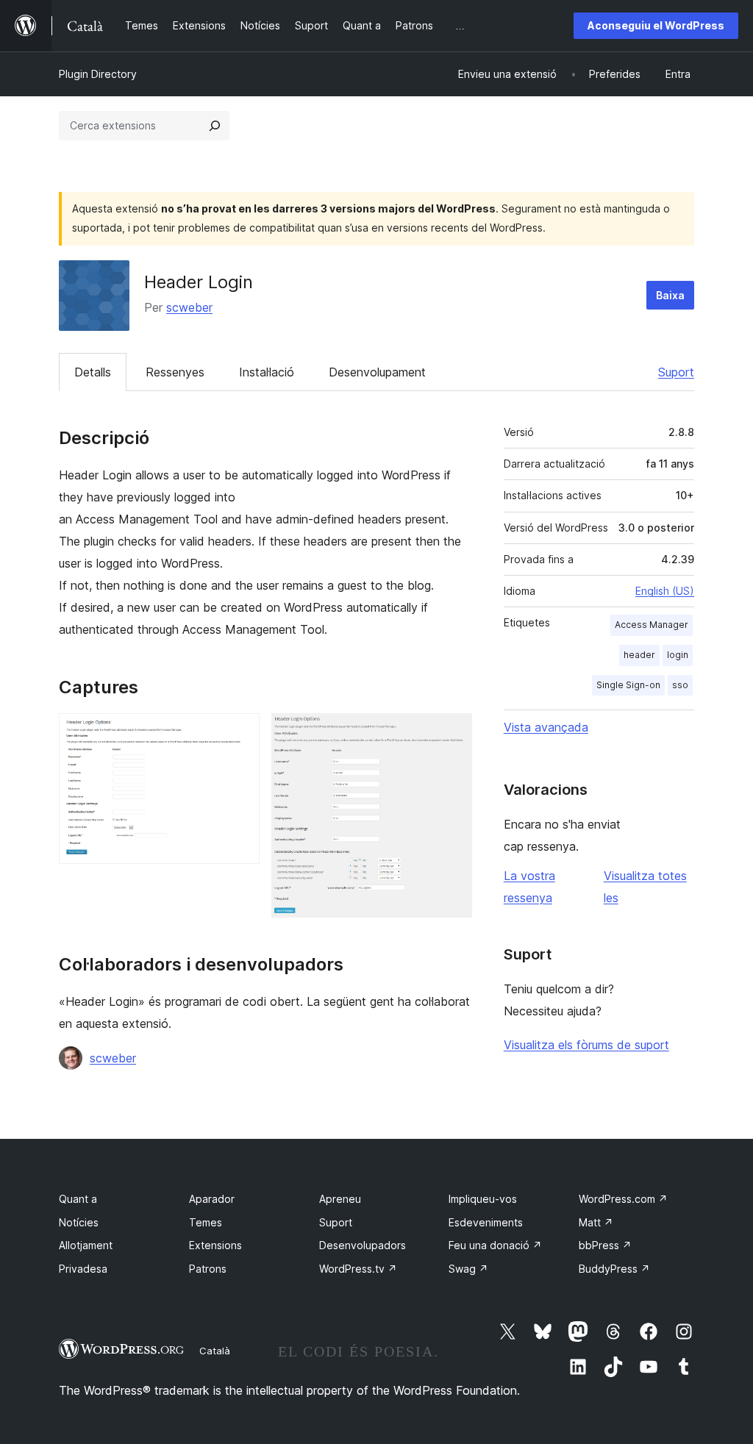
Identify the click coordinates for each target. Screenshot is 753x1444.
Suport (676, 372)
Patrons (207, 1268)
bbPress (605, 1245)
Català (214, 1351)
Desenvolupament (377, 372)
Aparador (212, 1199)
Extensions (215, 1245)
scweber (189, 307)
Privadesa (83, 1268)
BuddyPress (614, 1268)
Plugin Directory (98, 74)
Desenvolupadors (362, 1245)
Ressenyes (175, 372)
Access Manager (651, 624)
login (677, 654)
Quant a (78, 1199)
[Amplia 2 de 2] (452, 733)
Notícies (79, 1222)
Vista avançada (546, 727)
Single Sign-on (628, 684)
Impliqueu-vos (483, 1199)
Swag (468, 1268)
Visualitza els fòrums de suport (586, 1044)
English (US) (664, 591)
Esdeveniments (486, 1222)
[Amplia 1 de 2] (239, 733)
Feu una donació (495, 1245)
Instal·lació (266, 372)
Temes (205, 1222)
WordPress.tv (358, 1268)
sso (680, 684)
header (639, 654)
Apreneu (340, 1199)
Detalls (92, 372)
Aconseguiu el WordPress (656, 25)
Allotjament (86, 1245)
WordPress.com (623, 1199)
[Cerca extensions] (214, 125)
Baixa (670, 295)
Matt (596, 1222)
